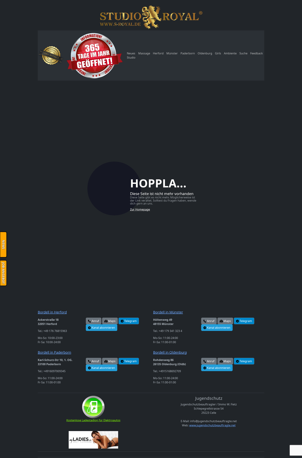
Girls (218, 53)
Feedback (256, 53)
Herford (158, 53)
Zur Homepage (140, 209)
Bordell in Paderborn (54, 352)
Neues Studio (131, 55)
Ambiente (230, 53)
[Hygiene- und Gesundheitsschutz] (51, 55)
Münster (172, 53)
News (3, 244)
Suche (243, 53)
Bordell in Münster (168, 312)
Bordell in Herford (52, 312)
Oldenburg (205, 53)
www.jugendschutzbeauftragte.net (212, 425)
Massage (144, 53)
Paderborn (188, 53)
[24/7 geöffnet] (94, 55)
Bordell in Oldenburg (170, 352)
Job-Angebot (3, 273)
